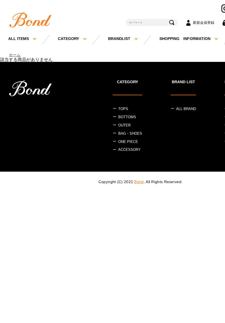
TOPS (123, 109)
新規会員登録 (203, 23)
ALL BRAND (186, 109)
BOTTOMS (127, 117)
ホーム (15, 55)
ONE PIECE (128, 142)
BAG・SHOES (130, 133)
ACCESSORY (129, 150)
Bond (139, 182)
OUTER (124, 125)
